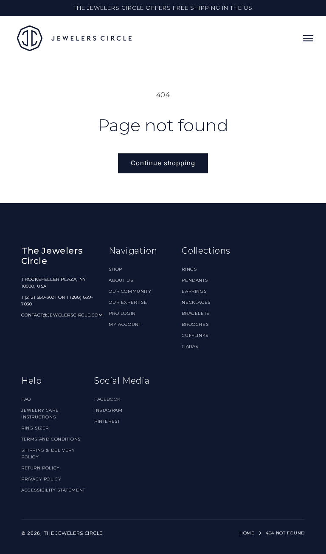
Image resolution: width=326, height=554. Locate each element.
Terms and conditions (51, 439)
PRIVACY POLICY (41, 479)
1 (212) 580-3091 (39, 297)
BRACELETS (195, 313)
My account (125, 324)
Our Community (130, 291)
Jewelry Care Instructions (40, 413)
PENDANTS (195, 280)
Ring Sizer (35, 428)
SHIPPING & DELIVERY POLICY (48, 453)
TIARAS (190, 346)
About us (121, 280)
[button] (308, 38)
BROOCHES (195, 324)
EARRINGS (194, 291)
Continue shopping (163, 163)
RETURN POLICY (40, 468)
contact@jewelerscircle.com (62, 315)
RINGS (189, 269)
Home (247, 533)
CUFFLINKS (195, 335)
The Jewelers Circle (73, 533)
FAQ (26, 399)
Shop (115, 269)
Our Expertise (128, 302)
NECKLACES (196, 302)
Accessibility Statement (53, 490)
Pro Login (122, 313)
